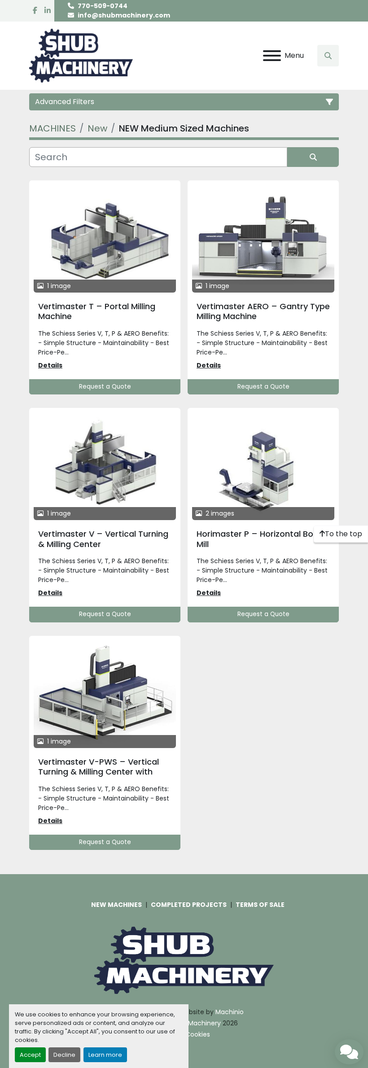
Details (50, 365)
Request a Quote (105, 386)
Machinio (229, 1011)
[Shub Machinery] (184, 959)
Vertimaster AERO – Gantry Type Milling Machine (263, 311)
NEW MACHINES (116, 904)
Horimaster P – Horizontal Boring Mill (263, 539)
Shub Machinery (196, 1023)
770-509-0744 (102, 5)
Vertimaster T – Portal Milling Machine (96, 311)
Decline (64, 1055)
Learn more (105, 1055)
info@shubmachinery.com (124, 15)
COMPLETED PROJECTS (189, 904)
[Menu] (272, 55)
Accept (30, 1055)
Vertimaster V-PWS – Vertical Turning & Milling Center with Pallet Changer (98, 772)
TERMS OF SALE (260, 904)
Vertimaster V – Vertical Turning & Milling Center (103, 539)
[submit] (313, 157)
